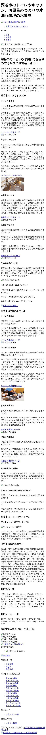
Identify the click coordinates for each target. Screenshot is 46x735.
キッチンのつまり (13, 703)
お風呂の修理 (11, 693)
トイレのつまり (12, 681)
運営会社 (9, 669)
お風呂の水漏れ (12, 698)
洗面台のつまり (12, 688)
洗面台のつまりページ (10, 256)
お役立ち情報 (11, 723)
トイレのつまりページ (10, 132)
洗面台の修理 (11, 686)
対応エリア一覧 (12, 714)
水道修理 (9, 664)
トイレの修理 (11, 678)
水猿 (7, 35)
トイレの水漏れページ (10, 340)
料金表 (8, 667)
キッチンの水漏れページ (11, 386)
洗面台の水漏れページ (10, 461)
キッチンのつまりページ (11, 175)
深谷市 (8, 40)
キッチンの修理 (12, 701)
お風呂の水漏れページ (10, 429)
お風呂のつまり (12, 696)
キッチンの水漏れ (13, 706)
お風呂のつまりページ (10, 217)
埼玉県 (8, 37)
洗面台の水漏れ (12, 691)
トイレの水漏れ (12, 683)
